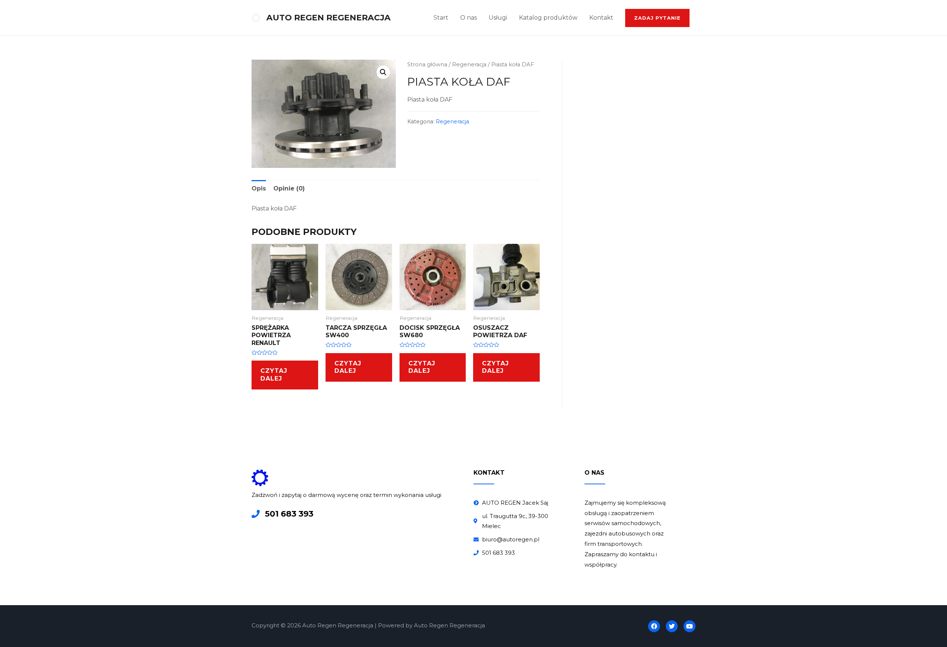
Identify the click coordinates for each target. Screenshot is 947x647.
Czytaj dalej (273, 374)
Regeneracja (469, 64)
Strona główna (427, 64)
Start (441, 17)
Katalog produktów (548, 17)
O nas (468, 17)
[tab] (259, 188)
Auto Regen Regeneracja (328, 18)
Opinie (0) (289, 188)
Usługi (498, 17)
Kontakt (601, 17)
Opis (259, 188)
